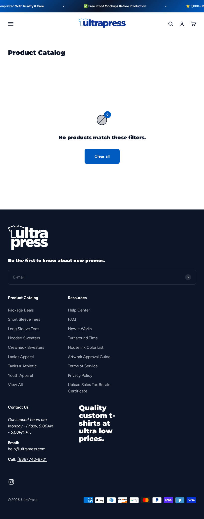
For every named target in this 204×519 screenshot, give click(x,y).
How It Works (80, 328)
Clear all (102, 156)
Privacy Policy (80, 375)
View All (15, 384)
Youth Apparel (20, 375)
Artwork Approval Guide (89, 356)
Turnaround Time (83, 338)
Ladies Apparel (21, 356)
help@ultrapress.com (27, 449)
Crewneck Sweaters (26, 347)
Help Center (79, 310)
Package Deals (21, 310)
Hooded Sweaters (24, 338)
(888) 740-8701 (32, 459)
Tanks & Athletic (22, 366)
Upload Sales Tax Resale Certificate (89, 387)
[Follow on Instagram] (11, 482)
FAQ (72, 319)
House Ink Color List (85, 347)
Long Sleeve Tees (23, 328)
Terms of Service (83, 366)
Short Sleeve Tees (24, 319)
